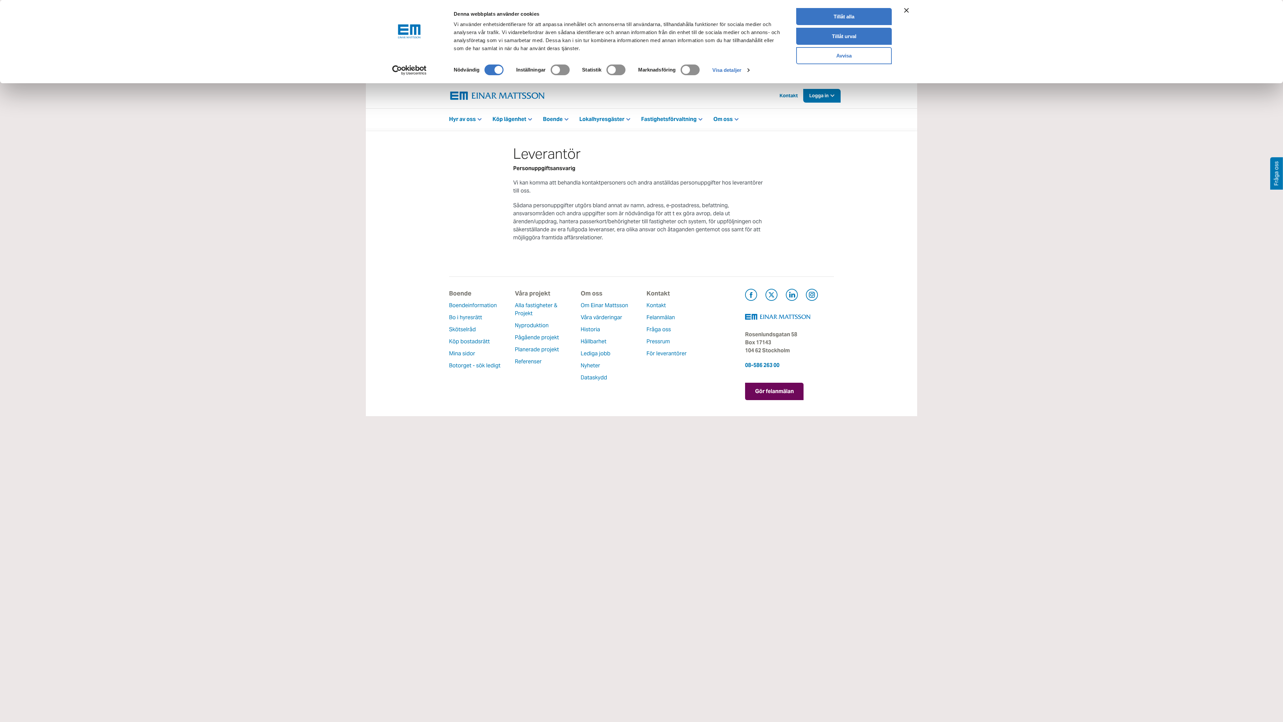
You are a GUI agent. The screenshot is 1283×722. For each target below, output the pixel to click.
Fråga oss (659, 329)
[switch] (560, 70)
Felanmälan (661, 317)
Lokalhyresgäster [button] (601, 119)
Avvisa (844, 55)
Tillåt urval (844, 36)
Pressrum (658, 341)
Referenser (528, 361)
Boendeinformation (473, 305)
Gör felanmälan (774, 391)
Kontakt (788, 96)
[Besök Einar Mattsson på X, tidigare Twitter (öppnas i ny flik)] (771, 296)
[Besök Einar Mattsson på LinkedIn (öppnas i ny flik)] (792, 296)
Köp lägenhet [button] (509, 119)
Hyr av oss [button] (462, 119)
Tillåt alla (844, 16)
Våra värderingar (601, 317)
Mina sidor (462, 353)
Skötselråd (462, 329)
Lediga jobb (595, 353)
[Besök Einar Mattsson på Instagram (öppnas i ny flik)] (812, 296)
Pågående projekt (537, 337)
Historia (590, 329)
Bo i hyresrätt (465, 317)
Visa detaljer (726, 70)
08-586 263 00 (762, 365)
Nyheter (590, 365)
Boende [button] (553, 119)
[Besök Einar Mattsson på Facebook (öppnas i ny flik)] (751, 296)
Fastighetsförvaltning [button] (669, 119)
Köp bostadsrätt (469, 341)
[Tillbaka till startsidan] (497, 96)
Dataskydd (594, 377)
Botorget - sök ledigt (475, 365)
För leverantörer (667, 353)
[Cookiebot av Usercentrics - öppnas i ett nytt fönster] (409, 70)
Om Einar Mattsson (604, 305)
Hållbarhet (593, 341)
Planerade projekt (537, 349)
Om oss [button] (723, 119)
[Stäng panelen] (906, 10)
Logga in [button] (819, 96)
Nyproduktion (532, 325)
